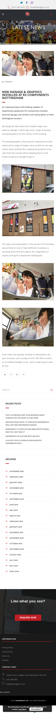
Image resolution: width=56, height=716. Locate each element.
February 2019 (16, 521)
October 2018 (16, 543)
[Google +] (17, 374)
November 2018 (17, 538)
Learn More (22, 709)
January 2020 (16, 482)
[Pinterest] (23, 374)
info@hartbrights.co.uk (39, 7)
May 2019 (14, 510)
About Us (6, 656)
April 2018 (14, 571)
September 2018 (17, 549)
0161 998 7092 (18, 7)
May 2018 (14, 566)
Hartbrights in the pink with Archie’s (23, 436)
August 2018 (15, 554)
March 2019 (15, 516)
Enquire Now (28, 617)
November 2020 (17, 471)
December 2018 (16, 532)
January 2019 (16, 527)
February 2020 (16, 477)
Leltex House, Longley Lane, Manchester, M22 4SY (26, 675)
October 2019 (16, 493)
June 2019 (14, 504)
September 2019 (17, 499)
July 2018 (14, 560)
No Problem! (36, 709)
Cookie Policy (7, 652)
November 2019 (17, 488)
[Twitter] (4, 374)
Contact (5, 660)
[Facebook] (11, 374)
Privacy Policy (7, 647)
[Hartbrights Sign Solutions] (28, 15)
